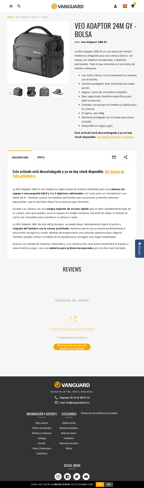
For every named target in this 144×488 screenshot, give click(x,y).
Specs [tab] (41, 157)
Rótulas (69, 448)
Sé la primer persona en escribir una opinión (72, 347)
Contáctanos (41, 453)
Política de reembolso (108, 413)
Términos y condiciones (42, 433)
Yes (100, 484)
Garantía (41, 443)
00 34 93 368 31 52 (80, 397)
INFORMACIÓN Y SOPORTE (42, 414)
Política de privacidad (41, 428)
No (109, 484)
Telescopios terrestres (69, 443)
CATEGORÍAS (68, 414)
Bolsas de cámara (68, 433)
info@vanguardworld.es (77, 402)
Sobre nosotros (41, 423)
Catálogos (41, 438)
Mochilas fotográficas (69, 428)
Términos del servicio (90, 413)
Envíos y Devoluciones (41, 448)
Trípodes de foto (69, 423)
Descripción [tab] (20, 157)
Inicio (10, 17)
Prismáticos (69, 438)
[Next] (66, 93)
